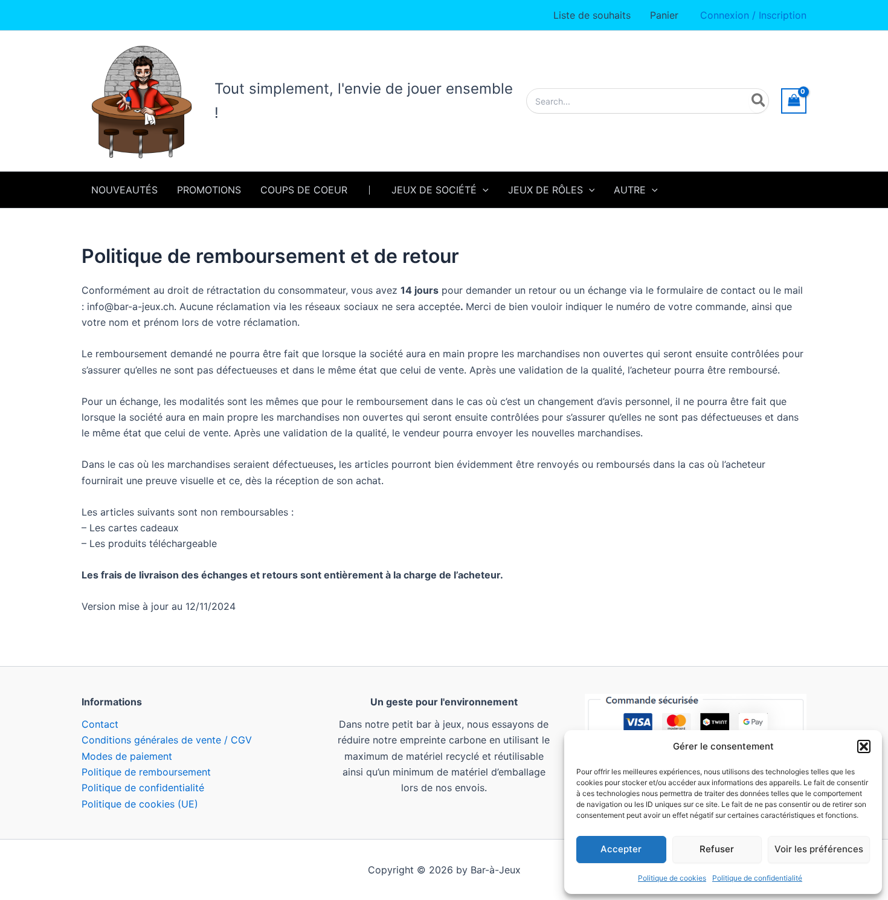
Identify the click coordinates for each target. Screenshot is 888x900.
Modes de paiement (127, 756)
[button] (864, 746)
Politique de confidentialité (757, 877)
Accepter (621, 849)
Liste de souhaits (592, 15)
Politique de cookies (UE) (140, 804)
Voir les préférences (818, 849)
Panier (664, 15)
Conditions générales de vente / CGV (167, 740)
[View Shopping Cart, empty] (793, 100)
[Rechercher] (759, 101)
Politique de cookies (672, 877)
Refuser (717, 849)
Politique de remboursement (146, 772)
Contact (100, 724)
